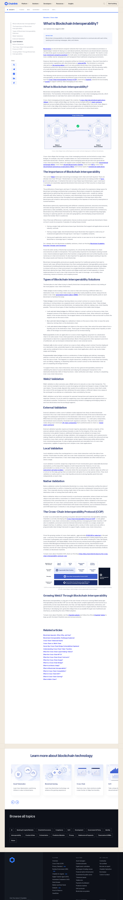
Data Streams (56, 882)
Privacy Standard (59, 866)
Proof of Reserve (57, 890)
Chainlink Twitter (99, 615)
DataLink (56, 888)
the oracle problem (58, 65)
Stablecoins (79, 880)
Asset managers (80, 861)
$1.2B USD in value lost (93, 535)
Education (46, 17)
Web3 (53, 177)
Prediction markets (81, 885)
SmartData (55, 893)
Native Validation (18, 44)
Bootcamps (103, 872)
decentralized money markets (73, 164)
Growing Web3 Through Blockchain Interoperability (24, 53)
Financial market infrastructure (84, 872)
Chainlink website (74, 615)
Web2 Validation (18, 36)
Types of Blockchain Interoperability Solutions (24, 32)
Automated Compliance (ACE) (61, 879)
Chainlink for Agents (59, 874)
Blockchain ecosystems (83, 891)
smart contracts (97, 102)
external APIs (82, 63)
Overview (55, 861)
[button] (25, 3)
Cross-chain (54, 17)
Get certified (103, 863)
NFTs (93, 164)
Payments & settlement (82, 883)
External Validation (19, 39)
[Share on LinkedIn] (14, 78)
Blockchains (47, 49)
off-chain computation (69, 423)
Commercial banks (81, 863)
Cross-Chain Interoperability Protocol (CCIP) (63, 79)
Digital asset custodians (83, 866)
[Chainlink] (11, 3)
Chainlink (88, 79)
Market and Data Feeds (59, 885)
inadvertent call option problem (53, 470)
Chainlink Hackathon (105, 869)
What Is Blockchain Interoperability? (24, 24)
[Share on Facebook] (14, 83)
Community (103, 861)
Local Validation (18, 41)
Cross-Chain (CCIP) (58, 863)
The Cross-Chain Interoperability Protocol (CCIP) (23, 48)
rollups (49, 185)
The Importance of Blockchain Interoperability (22, 27)
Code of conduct (105, 874)
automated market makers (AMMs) (67, 295)
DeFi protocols (80, 888)
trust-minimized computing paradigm (55, 55)
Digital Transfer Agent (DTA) (60, 876)
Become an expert (105, 866)
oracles (47, 81)
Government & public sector (84, 874)
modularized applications (96, 167)
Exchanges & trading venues (84, 869)
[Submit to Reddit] (14, 74)
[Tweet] (14, 65)
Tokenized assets (81, 877)
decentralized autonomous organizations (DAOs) (58, 167)
